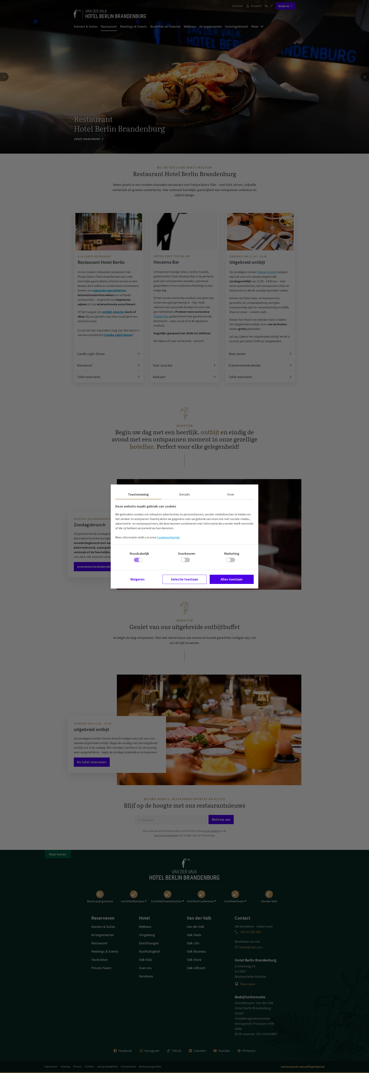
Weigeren (137, 579)
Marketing (231, 553)
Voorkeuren (186, 553)
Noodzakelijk (139, 553)
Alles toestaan (232, 579)
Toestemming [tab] (138, 494)
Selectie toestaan (184, 579)
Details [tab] (184, 494)
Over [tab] (230, 494)
